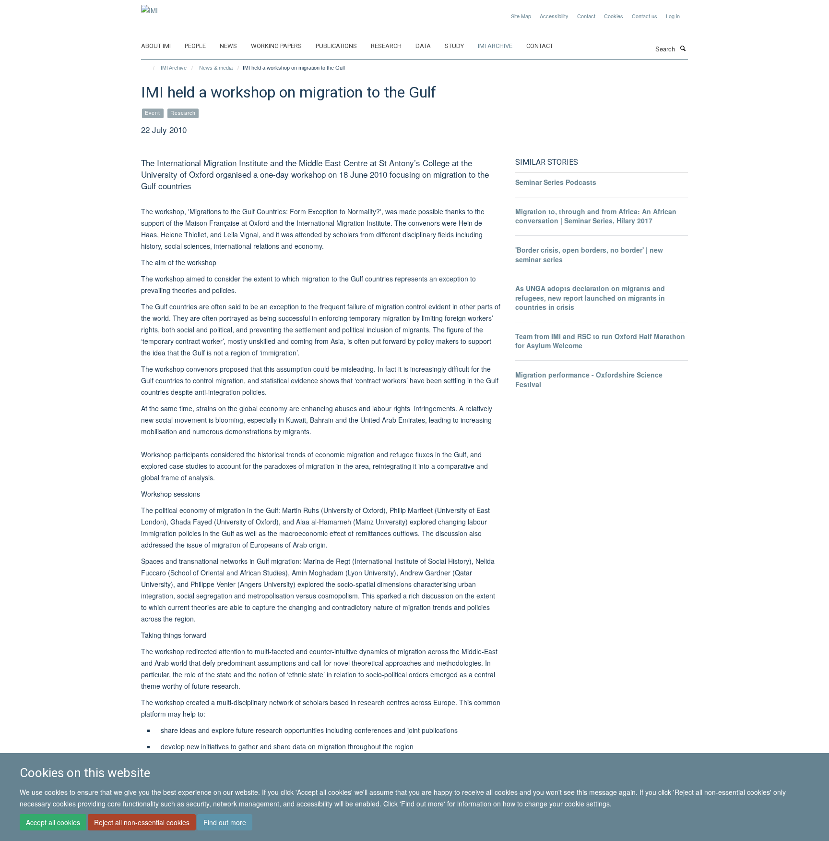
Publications (336, 45)
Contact (586, 16)
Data (423, 45)
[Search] (682, 48)
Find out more (224, 822)
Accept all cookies (53, 822)
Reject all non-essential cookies (141, 822)
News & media (216, 68)
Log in (673, 16)
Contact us (644, 16)
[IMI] (149, 7)
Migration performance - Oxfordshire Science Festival (589, 379)
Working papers (276, 45)
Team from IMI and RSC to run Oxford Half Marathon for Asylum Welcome (600, 341)
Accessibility (554, 16)
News (228, 45)
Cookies (613, 16)
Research (386, 45)
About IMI (156, 45)
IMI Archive (495, 45)
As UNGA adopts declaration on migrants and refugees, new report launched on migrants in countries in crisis (590, 297)
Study (454, 45)
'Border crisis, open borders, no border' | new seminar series (589, 254)
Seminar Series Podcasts (555, 182)
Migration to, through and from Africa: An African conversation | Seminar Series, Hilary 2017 (595, 216)
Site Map (521, 16)
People (195, 45)
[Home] (149, 67)
